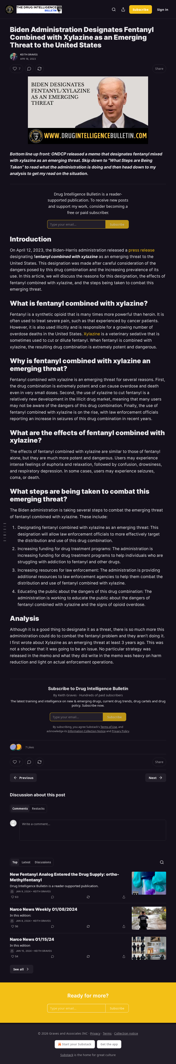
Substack (66, 1055)
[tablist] (28, 808)
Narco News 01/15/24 (32, 939)
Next (153, 778)
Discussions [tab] (43, 862)
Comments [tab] (20, 809)
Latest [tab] (26, 862)
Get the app (109, 1044)
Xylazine (92, 333)
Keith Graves (29, 54)
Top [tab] (14, 862)
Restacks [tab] (38, 809)
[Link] (3, 239)
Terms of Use (108, 727)
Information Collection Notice (87, 731)
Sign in (162, 9)
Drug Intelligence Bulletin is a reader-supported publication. (54, 886)
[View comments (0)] (29, 68)
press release (142, 250)
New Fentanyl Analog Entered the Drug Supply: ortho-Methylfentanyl (64, 877)
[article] (88, 885)
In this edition (20, 945)
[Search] (113, 9)
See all (18, 969)
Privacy (95, 1033)
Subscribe (141, 9)
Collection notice (126, 1033)
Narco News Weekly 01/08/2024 (43, 909)
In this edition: (20, 915)
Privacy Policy (120, 731)
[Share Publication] (123, 9)
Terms (107, 1033)
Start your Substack (76, 1044)
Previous (26, 778)
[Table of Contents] (5, 532)
